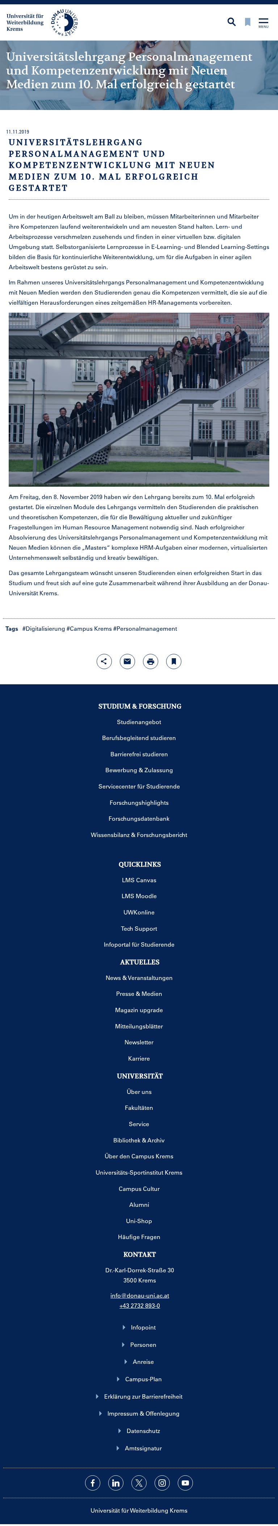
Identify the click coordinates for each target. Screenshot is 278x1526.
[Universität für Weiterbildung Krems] (46, 21)
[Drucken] (150, 661)
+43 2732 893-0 (139, 1305)
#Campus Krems (89, 628)
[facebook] (92, 1483)
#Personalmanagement (145, 628)
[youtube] (185, 1483)
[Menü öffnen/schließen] (263, 23)
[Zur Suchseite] (231, 22)
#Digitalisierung (43, 628)
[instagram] (162, 1483)
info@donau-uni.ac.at (139, 1295)
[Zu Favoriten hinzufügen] (173, 661)
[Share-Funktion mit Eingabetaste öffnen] (104, 661)
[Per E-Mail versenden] (127, 661)
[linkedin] (115, 1483)
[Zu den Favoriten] (247, 22)
